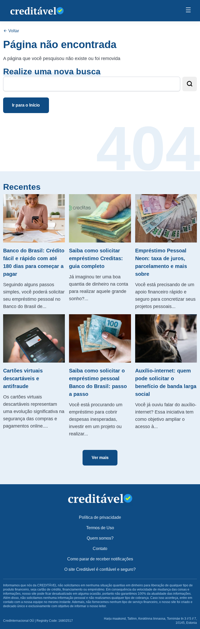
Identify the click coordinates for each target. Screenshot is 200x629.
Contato (100, 548)
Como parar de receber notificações (100, 559)
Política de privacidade (100, 517)
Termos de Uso (100, 528)
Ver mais (100, 457)
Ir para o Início (26, 105)
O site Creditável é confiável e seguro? (100, 569)
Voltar (13, 31)
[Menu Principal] (188, 10)
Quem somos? (100, 538)
